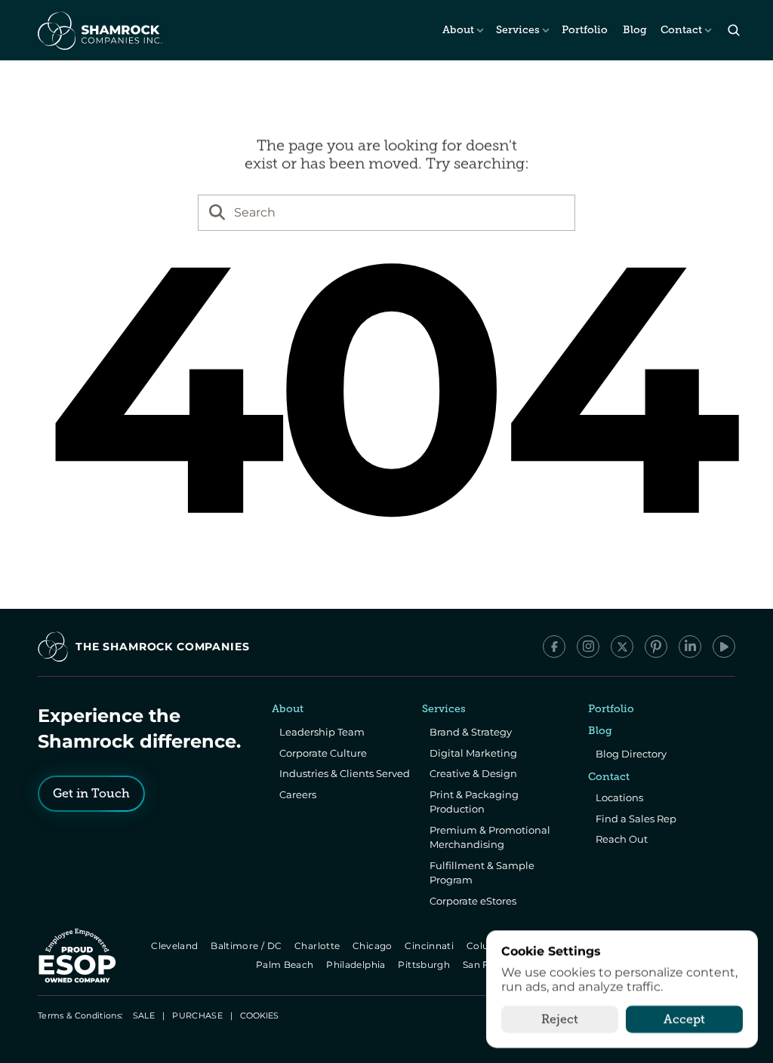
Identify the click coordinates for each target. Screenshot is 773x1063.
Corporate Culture (323, 753)
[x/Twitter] (622, 646)
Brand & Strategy (471, 732)
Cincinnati (430, 945)
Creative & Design (473, 773)
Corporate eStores (473, 901)
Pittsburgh (425, 964)
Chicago (373, 945)
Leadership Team (322, 732)
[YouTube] (724, 646)
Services (518, 29)
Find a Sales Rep (636, 819)
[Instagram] (588, 646)
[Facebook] (554, 646)
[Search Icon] (733, 30)
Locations (619, 797)
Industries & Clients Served (344, 773)
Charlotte (318, 945)
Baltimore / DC (247, 945)
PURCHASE (197, 1015)
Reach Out (622, 839)
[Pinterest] (656, 646)
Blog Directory (631, 754)
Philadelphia (357, 964)
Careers (297, 794)
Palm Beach (286, 964)
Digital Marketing (473, 753)
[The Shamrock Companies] (99, 30)
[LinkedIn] (690, 646)
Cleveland (175, 945)
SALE (144, 1015)
